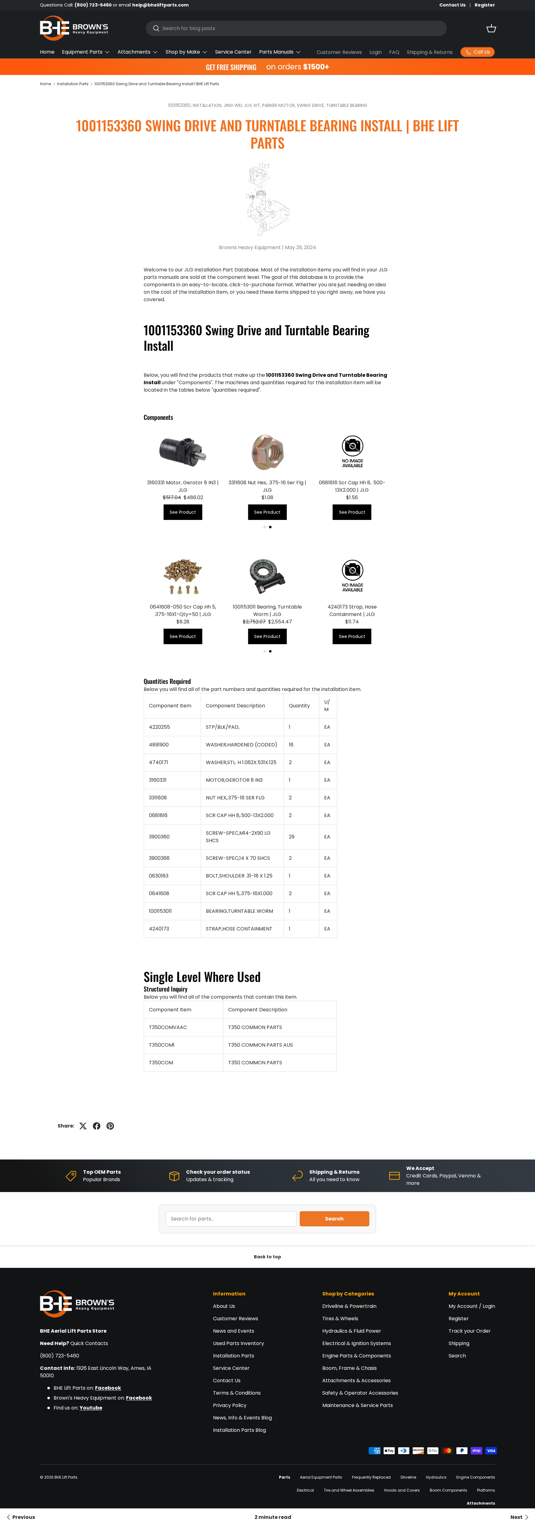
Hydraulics (436, 1477)
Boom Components (448, 1490)
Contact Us (452, 5)
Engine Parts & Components (356, 1355)
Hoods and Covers (402, 1490)
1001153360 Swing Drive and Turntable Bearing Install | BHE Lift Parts (156, 83)
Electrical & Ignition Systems (356, 1343)
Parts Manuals (276, 51)
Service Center (233, 51)
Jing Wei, (234, 105)
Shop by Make (183, 51)
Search (334, 1218)
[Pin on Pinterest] (110, 1126)
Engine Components (475, 1477)
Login (375, 52)
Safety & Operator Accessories (360, 1392)
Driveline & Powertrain (349, 1306)
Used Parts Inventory (238, 1343)
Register (485, 5)
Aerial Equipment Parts (321, 1477)
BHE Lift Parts (65, 1477)
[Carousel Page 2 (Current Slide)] (270, 527)
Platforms (486, 1490)
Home (47, 51)
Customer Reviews (339, 52)
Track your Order (470, 1331)
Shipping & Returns (430, 52)
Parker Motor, (279, 105)
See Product (183, 512)
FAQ (394, 52)
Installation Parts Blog (239, 1430)
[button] (491, 28)
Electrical (305, 1490)
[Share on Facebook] (96, 1126)
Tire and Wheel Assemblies (349, 1490)
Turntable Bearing (346, 105)
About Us (224, 1306)
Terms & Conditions (237, 1392)
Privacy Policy (229, 1405)
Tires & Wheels (340, 1318)
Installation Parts (73, 83)
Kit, (258, 105)
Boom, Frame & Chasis (349, 1368)
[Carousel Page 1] (264, 527)
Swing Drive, (311, 105)
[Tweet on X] (83, 1126)
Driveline (408, 1477)
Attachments (134, 51)
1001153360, (180, 105)
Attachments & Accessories (356, 1380)
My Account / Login (472, 1306)
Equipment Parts (82, 51)
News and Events (233, 1331)
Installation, (208, 105)
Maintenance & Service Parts (357, 1405)
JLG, (249, 105)
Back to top (267, 1257)
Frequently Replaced (371, 1477)
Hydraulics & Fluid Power (351, 1331)
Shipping (459, 1343)
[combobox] (296, 28)
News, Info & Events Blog (242, 1417)
